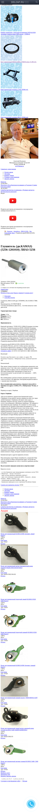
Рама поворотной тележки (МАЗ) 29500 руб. (14, 88)
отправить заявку (6, 321)
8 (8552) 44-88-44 (18, 749)
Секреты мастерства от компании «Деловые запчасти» (18, 160)
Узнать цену (4, 260)
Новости (3, 152)
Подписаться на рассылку (9, 162)
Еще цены (4, 511)
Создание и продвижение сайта (10, 751)
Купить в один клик (7, 263)
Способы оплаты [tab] (9, 268)
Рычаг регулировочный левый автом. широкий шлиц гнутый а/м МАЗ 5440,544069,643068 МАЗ (17, 699)
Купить (3, 514)
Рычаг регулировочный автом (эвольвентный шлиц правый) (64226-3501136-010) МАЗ (17, 537)
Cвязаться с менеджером (8, 140)
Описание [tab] (7, 266)
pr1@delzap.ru (19, 137)
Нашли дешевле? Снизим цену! (23, 263)
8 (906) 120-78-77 (7, 749)
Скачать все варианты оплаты (10, 455)
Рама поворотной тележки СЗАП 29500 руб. (14, 60)
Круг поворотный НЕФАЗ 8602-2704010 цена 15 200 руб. (18, 32)
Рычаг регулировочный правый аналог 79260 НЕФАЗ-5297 (19, 668)
